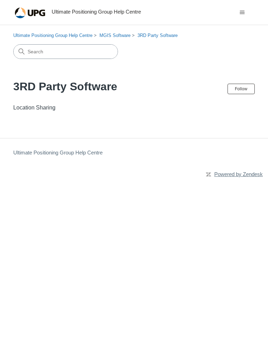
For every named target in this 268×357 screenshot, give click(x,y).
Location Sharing (34, 108)
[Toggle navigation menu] (242, 12)
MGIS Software (115, 35)
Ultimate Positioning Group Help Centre (52, 35)
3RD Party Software (157, 35)
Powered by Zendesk (238, 174)
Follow (241, 88)
